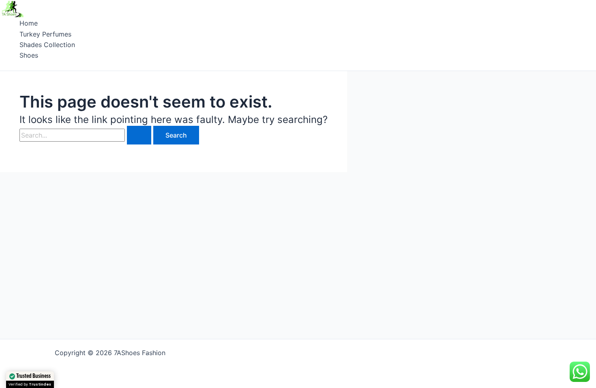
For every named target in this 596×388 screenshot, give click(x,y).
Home (28, 23)
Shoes (28, 55)
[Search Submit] (139, 135)
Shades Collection (47, 45)
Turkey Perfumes (45, 34)
